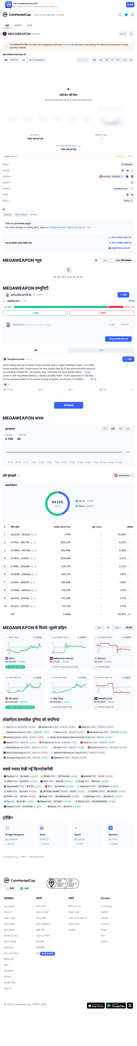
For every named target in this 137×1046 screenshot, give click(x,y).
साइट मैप (8, 988)
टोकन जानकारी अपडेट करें (121, 237)
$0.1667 (55, 801)
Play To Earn (21, 214)
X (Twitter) (106, 906)
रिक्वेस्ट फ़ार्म (73, 912)
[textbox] (58, 329)
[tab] (24, 60)
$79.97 (24, 786)
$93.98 (57, 781)
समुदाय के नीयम (42, 935)
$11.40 (21, 796)
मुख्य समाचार (9, 929)
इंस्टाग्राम (105, 923)
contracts (67, 44)
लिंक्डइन (104, 941)
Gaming (7, 214)
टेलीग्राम (104, 918)
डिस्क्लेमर (40, 941)
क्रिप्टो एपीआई (10, 941)
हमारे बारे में (40, 906)
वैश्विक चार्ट (9, 959)
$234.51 (64, 806)
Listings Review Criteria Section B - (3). (69, 227)
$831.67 (93, 781)
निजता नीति (41, 918)
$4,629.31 (104, 796)
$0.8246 (20, 801)
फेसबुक (104, 929)
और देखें (131, 301)
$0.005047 (99, 786)
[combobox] (82, 60)
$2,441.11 (22, 781)
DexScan (9, 947)
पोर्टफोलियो (8, 970)
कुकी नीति (40, 929)
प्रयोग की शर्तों (42, 912)
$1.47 (98, 776)
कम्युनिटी (104, 912)
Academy (9, 906)
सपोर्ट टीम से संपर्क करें (77, 918)
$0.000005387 (96, 801)
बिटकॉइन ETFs (11, 935)
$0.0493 (22, 776)
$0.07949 (24, 806)
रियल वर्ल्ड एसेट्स (11, 953)
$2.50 (63, 791)
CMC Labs (10, 918)
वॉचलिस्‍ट (8, 976)
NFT (6, 965)
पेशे (37, 953)
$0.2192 (21, 791)
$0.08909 (60, 786)
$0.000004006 (60, 796)
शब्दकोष (71, 929)
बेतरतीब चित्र (10, 982)
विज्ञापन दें (8, 912)
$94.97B (51, 15)
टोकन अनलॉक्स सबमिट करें (121, 242)
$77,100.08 (60, 776)
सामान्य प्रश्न (73, 923)
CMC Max (9, 923)
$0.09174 (108, 791)
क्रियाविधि (40, 947)
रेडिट (103, 935)
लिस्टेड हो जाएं (74, 906)
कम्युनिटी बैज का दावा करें (120, 248)
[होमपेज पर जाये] (17, 15)
